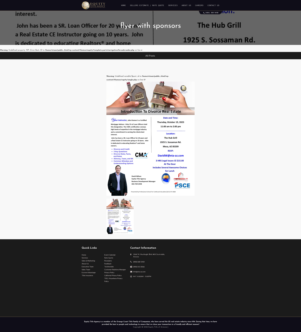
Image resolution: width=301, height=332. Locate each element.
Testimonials (109, 267)
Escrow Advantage (89, 272)
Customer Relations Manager (115, 270)
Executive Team (87, 267)
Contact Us (213, 5)
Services (173, 5)
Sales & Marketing (88, 261)
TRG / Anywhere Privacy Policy (113, 279)
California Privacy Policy (113, 275)
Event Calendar (110, 255)
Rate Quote (108, 258)
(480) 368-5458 (211, 13)
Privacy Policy (109, 272)
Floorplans (108, 261)
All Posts (150, 55)
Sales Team (86, 270)
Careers (199, 5)
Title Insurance (87, 275)
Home (123, 5)
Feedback (107, 264)
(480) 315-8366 (139, 267)
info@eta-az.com (139, 272)
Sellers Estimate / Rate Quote (147, 5)
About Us (186, 5)
